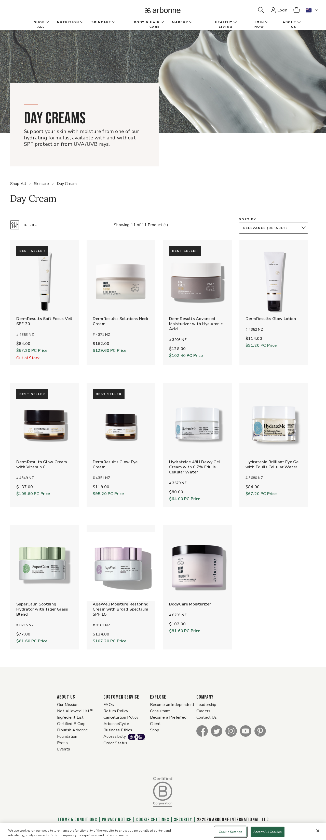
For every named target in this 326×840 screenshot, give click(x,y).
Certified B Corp (71, 724)
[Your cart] (296, 10)
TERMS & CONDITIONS (77, 820)
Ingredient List (70, 717)
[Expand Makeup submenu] (190, 22)
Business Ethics (117, 730)
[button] (261, 10)
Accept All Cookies (267, 832)
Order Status (115, 743)
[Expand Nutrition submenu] (81, 22)
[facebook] (202, 730)
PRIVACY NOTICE (116, 820)
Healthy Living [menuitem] (224, 24)
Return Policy (115, 711)
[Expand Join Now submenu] (266, 22)
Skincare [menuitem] (101, 22)
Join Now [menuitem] (259, 24)
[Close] (317, 830)
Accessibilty (114, 736)
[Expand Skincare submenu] (113, 22)
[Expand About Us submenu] (298, 22)
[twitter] (216, 730)
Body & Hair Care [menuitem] (147, 24)
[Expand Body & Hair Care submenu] (162, 22)
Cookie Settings (152, 820)
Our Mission (67, 704)
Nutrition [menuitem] (68, 22)
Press (62, 743)
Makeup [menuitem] (180, 22)
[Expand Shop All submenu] (47, 22)
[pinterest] (260, 730)
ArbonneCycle (116, 724)
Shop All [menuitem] (39, 24)
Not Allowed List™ (75, 711)
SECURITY (183, 820)
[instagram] (231, 730)
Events (63, 749)
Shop (154, 730)
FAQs (108, 704)
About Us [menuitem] (289, 24)
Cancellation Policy (120, 717)
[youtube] (245, 730)
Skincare (41, 183)
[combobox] (274, 228)
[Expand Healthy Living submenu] (235, 22)
